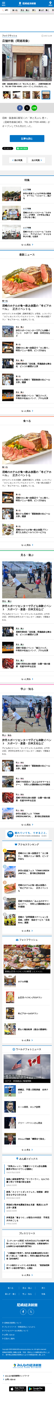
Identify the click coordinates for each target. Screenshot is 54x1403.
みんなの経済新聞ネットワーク (27, 1366)
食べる (15, 10)
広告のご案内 (9, 1338)
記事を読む (27, 138)
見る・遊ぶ (25, 10)
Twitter (31, 1312)
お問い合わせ (9, 1335)
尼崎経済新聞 (27, 4)
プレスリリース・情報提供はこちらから (19, 1327)
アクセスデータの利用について (16, 1331)
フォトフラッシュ (9, 35)
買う (34, 10)
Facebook (23, 1312)
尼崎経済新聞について (12, 1323)
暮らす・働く (44, 10)
